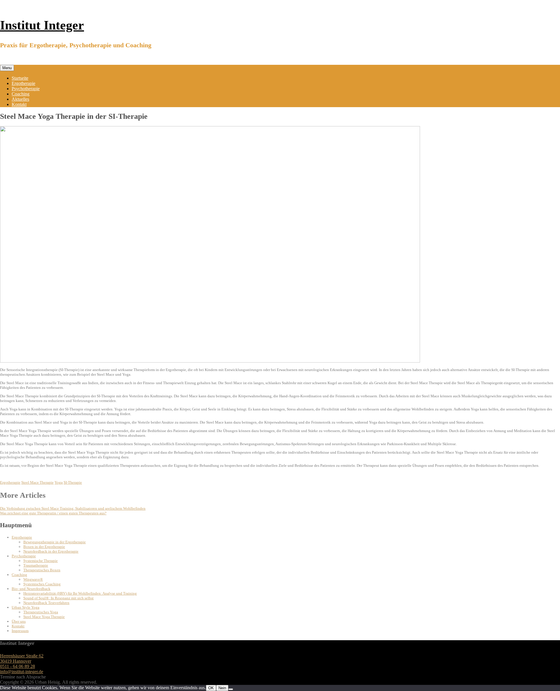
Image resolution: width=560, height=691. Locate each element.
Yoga (59, 482)
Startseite (20, 78)
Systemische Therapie (40, 560)
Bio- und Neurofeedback (31, 588)
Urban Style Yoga (25, 607)
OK (211, 688)
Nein (222, 688)
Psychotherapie (26, 88)
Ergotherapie (23, 83)
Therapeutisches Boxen (41, 570)
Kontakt (19, 104)
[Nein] (230, 689)
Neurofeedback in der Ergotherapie (50, 551)
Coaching (20, 93)
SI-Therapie (73, 482)
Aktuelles (20, 99)
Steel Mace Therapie (37, 482)
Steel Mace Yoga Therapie (44, 617)
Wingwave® (33, 579)
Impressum (20, 631)
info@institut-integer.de (21, 671)
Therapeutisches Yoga (40, 612)
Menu (7, 68)
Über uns (19, 621)
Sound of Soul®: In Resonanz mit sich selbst (58, 598)
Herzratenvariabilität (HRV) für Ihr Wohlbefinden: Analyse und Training (80, 593)
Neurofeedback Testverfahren (46, 603)
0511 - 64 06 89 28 (17, 666)
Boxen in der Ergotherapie (44, 546)
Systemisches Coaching (42, 584)
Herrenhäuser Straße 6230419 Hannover (21, 658)
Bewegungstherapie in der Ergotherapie (54, 542)
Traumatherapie (35, 565)
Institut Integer (42, 25)
